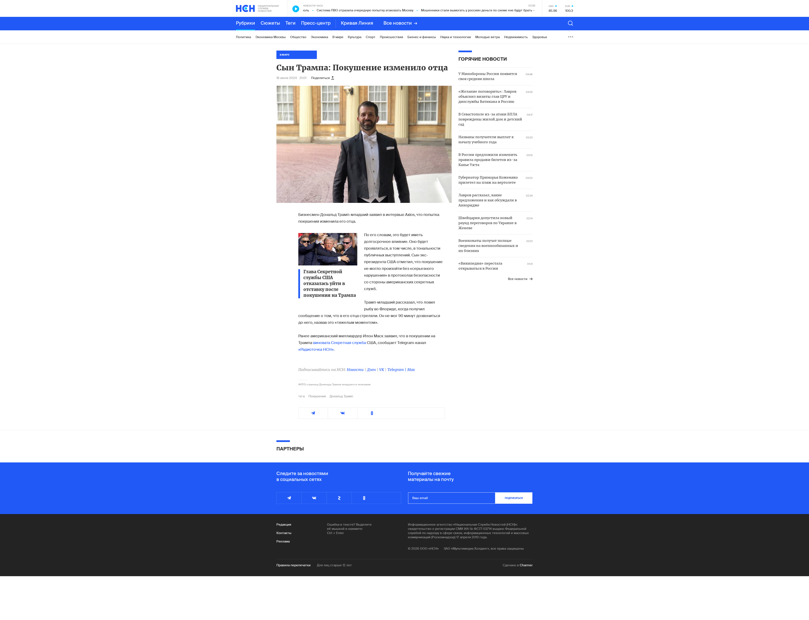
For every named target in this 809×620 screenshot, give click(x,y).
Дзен (371, 369)
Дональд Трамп (341, 396)
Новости (355, 369)
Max (411, 369)
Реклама (283, 541)
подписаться (514, 498)
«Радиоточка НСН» (316, 349)
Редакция (283, 524)
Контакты (283, 533)
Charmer (526, 565)
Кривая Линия (357, 23)
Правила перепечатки (293, 565)
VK (381, 369)
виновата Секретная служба (339, 342)
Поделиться (320, 78)
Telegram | (397, 369)
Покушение (317, 396)
